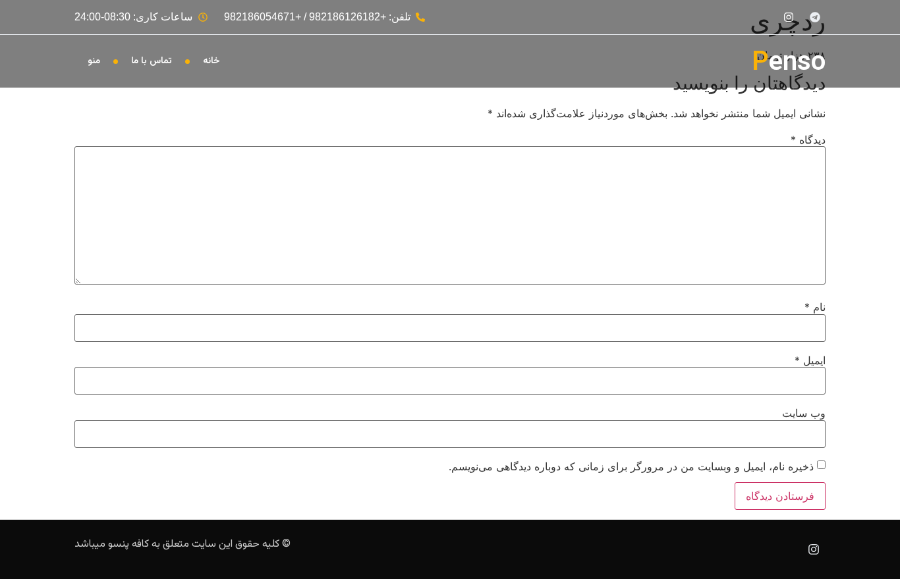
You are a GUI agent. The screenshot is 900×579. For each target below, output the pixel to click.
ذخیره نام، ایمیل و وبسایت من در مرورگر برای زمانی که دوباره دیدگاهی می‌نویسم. (631, 466)
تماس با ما (151, 61)
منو (94, 61)
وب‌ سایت (804, 413)
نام (815, 307)
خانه (211, 61)
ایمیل (810, 360)
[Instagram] (814, 549)
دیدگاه (808, 139)
